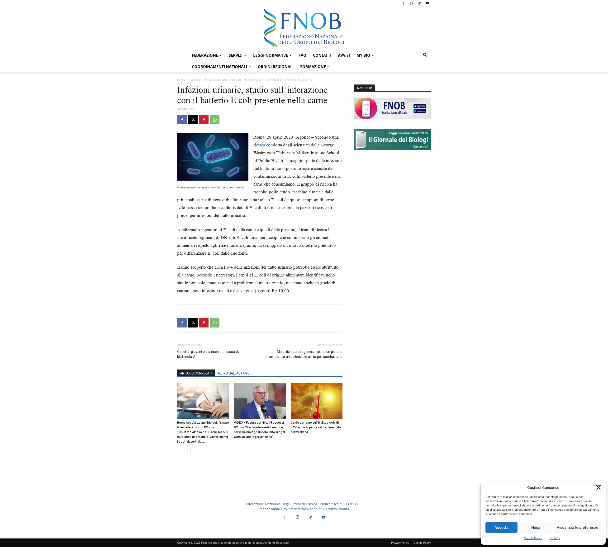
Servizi (235, 55)
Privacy (555, 538)
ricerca (259, 144)
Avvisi (344, 55)
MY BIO (363, 55)
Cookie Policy (533, 538)
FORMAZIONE (313, 66)
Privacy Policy (400, 543)
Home (181, 80)
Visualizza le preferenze (577, 527)
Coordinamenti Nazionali (219, 66)
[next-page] (188, 451)
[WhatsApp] (214, 119)
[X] (193, 119)
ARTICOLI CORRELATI (196, 373)
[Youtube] (427, 3)
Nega (535, 527)
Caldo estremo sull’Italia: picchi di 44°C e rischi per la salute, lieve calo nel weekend (316, 427)
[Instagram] (411, 3)
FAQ (302, 55)
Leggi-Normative (270, 55)
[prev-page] (180, 451)
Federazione (205, 55)
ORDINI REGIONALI (276, 66)
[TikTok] (419, 3)
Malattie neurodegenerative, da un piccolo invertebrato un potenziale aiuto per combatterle (304, 354)
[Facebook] (403, 3)
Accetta (501, 527)
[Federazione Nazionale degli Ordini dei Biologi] (304, 28)
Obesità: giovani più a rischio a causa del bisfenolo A (208, 354)
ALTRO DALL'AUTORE (233, 373)
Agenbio (195, 80)
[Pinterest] (204, 119)
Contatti (322, 55)
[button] (598, 487)
